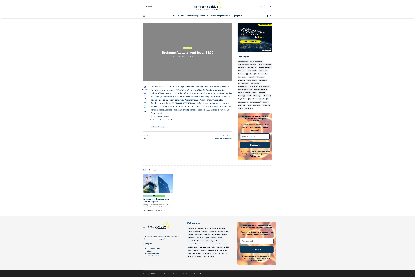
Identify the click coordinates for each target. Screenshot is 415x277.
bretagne (161, 127)
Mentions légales (199, 274)
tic (249, 105)
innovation (255, 83)
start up (241, 105)
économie (249, 108)
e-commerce (243, 74)
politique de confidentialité (251, 154)
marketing (257, 96)
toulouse (256, 105)
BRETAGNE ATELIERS (162, 119)
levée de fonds (244, 92)
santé (266, 102)
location (262, 92)
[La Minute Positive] (207, 6)
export (252, 77)
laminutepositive (260, 89)
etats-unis (242, 77)
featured (260, 77)
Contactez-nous (153, 256)
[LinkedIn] (270, 6)
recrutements (255, 102)
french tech (252, 80)
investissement (264, 86)
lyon (249, 96)
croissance (252, 71)
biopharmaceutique (264, 64)
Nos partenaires (153, 253)
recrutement (243, 102)
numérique (257, 99)
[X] (266, 6)
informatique (243, 83)
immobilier (263, 80)
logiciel (241, 96)
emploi (253, 74)
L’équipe (150, 251)
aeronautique (243, 61)
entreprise (262, 74)
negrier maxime (244, 99)
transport (266, 105)
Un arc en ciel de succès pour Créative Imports (156, 200)
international (243, 86)
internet (253, 86)
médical (267, 96)
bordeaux (242, 67)
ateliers (154, 127)
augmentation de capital (247, 64)
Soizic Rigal (149, 210)
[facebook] (261, 6)
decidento (263, 71)
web (240, 108)
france (241, 80)
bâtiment (242, 71)
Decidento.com (188, 274)
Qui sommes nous (153, 248)
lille (254, 92)
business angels (265, 67)
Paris (265, 99)
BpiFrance (252, 67)
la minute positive (245, 89)
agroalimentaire (256, 61)
